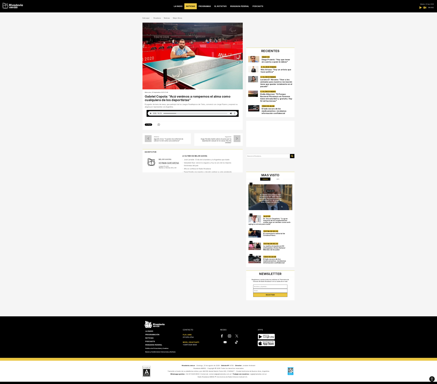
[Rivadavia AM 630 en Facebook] (223, 336)
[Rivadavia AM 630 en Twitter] (238, 335)
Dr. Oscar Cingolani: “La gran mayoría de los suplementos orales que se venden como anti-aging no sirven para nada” (269, 221)
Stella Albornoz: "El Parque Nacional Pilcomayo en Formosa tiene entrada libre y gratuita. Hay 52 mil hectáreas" (276, 97)
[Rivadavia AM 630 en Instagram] (231, 336)
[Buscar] (292, 156)
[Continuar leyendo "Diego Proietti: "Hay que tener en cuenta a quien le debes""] (253, 59)
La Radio (149, 331)
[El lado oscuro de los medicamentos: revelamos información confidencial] (254, 259)
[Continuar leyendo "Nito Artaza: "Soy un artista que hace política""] (253, 69)
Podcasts (150, 341)
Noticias (149, 338)
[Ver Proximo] (237, 138)
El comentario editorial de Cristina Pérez (274, 234)
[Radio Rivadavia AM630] (12, 5)
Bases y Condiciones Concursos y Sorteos (160, 352)
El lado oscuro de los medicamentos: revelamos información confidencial (274, 111)
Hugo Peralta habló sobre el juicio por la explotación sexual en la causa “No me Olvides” (216, 141)
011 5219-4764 (188, 337)
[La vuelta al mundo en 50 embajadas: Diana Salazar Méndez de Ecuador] (254, 246)
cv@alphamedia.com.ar (258, 374)
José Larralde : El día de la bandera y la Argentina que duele (206, 160)
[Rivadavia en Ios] (266, 343)
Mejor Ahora (165, 159)
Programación (152, 335)
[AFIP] (290, 371)
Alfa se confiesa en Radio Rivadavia (197, 169)
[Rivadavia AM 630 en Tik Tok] (236, 342)
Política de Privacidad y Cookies (156, 348)
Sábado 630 (265, 57)
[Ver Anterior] (148, 138)
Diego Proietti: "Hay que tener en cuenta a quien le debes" (276, 60)
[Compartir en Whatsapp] (159, 124)
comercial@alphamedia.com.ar (220, 374)
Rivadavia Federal (153, 345)
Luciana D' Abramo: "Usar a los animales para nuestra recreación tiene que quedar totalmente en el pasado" (276, 83)
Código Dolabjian (268, 106)
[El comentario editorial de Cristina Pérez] (254, 234)
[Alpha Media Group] (146, 371)
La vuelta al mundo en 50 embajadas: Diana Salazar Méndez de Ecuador (274, 248)
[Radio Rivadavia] (154, 324)
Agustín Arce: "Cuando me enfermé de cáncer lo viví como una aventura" (168, 140)
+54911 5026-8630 (190, 345)
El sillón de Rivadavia (268, 67)
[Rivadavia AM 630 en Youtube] (225, 342)
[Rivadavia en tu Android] (266, 337)
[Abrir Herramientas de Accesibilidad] (432, 379)
